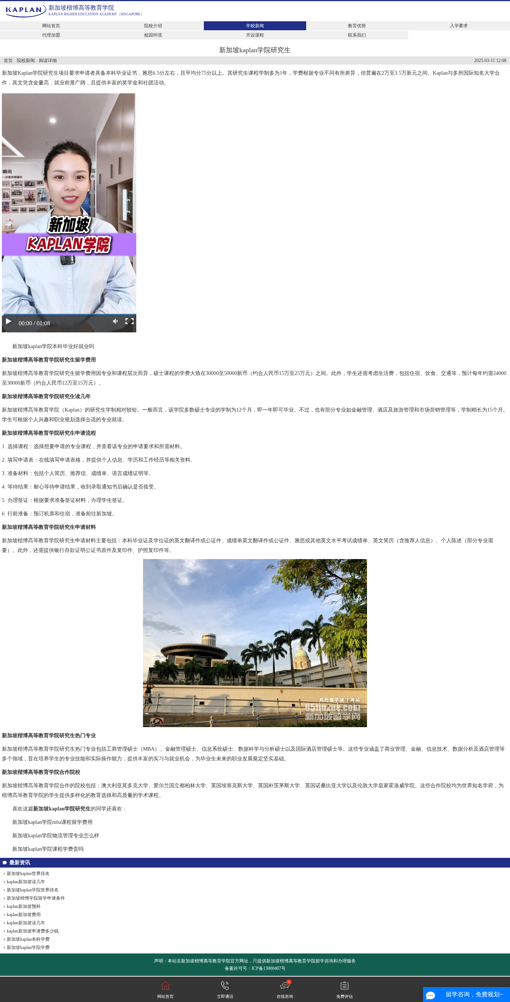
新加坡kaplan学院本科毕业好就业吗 (53, 346)
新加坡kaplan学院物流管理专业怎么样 (55, 835)
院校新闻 (26, 60)
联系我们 (357, 35)
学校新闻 (255, 25)
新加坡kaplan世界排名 (28, 873)
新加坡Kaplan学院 (22, 73)
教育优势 (357, 25)
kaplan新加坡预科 (24, 906)
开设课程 (255, 35)
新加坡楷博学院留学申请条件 (36, 898)
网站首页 (51, 25)
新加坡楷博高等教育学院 (81, 7)
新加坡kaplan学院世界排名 (33, 890)
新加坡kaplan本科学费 (28, 939)
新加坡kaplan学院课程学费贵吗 (48, 849)
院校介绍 (153, 25)
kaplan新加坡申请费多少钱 (33, 931)
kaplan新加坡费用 (24, 914)
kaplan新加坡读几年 (26, 881)
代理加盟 (51, 35)
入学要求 (459, 25)
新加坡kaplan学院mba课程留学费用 (52, 822)
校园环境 (153, 35)
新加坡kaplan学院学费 (28, 947)
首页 (8, 60)
